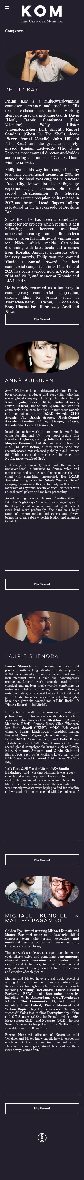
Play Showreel (42, 319)
